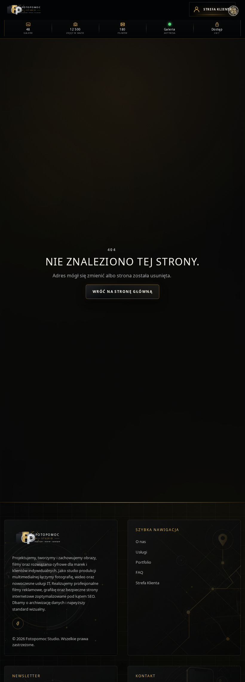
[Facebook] (18, 623)
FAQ (139, 572)
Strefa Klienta (147, 582)
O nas (141, 541)
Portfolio (143, 562)
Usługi (141, 552)
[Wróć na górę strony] (13, 671)
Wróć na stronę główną (122, 291)
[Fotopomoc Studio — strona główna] (94, 9)
